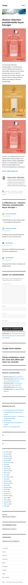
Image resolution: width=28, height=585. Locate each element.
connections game (10, 213)
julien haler (7, 191)
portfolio (6, 493)
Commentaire (7, 283)
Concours (6, 458)
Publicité (4, 192)
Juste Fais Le (18, 387)
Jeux (5, 475)
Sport (5, 497)
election (10, 192)
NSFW (5, 489)
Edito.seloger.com (12, 171)
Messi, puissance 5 (17, 377)
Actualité (20, 191)
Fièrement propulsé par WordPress (14, 582)
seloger (4, 194)
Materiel (6, 481)
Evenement (7, 462)
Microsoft (6, 483)
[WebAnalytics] (14, 443)
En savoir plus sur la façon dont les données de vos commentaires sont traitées (13, 336)
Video (5, 500)
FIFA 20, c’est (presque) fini (12, 427)
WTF (5, 506)
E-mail (4, 313)
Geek (5, 466)
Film (5, 464)
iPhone (6, 472)
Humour (6, 470)
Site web (5, 320)
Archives (4, 514)
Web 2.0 (6, 504)
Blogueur (6, 456)
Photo (5, 491)
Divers (5, 460)
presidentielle (19, 192)
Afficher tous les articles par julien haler (16, 185)
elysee (13, 192)
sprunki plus (9, 243)
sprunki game (9, 257)
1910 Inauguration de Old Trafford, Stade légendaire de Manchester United (14, 412)
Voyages (6, 502)
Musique (6, 487)
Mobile (6, 485)
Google (6, 468)
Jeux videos (7, 477)
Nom (4, 306)
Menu (23, 5)
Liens (5, 479)
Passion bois (7, 420)
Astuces (6, 454)
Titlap (4, 5)
